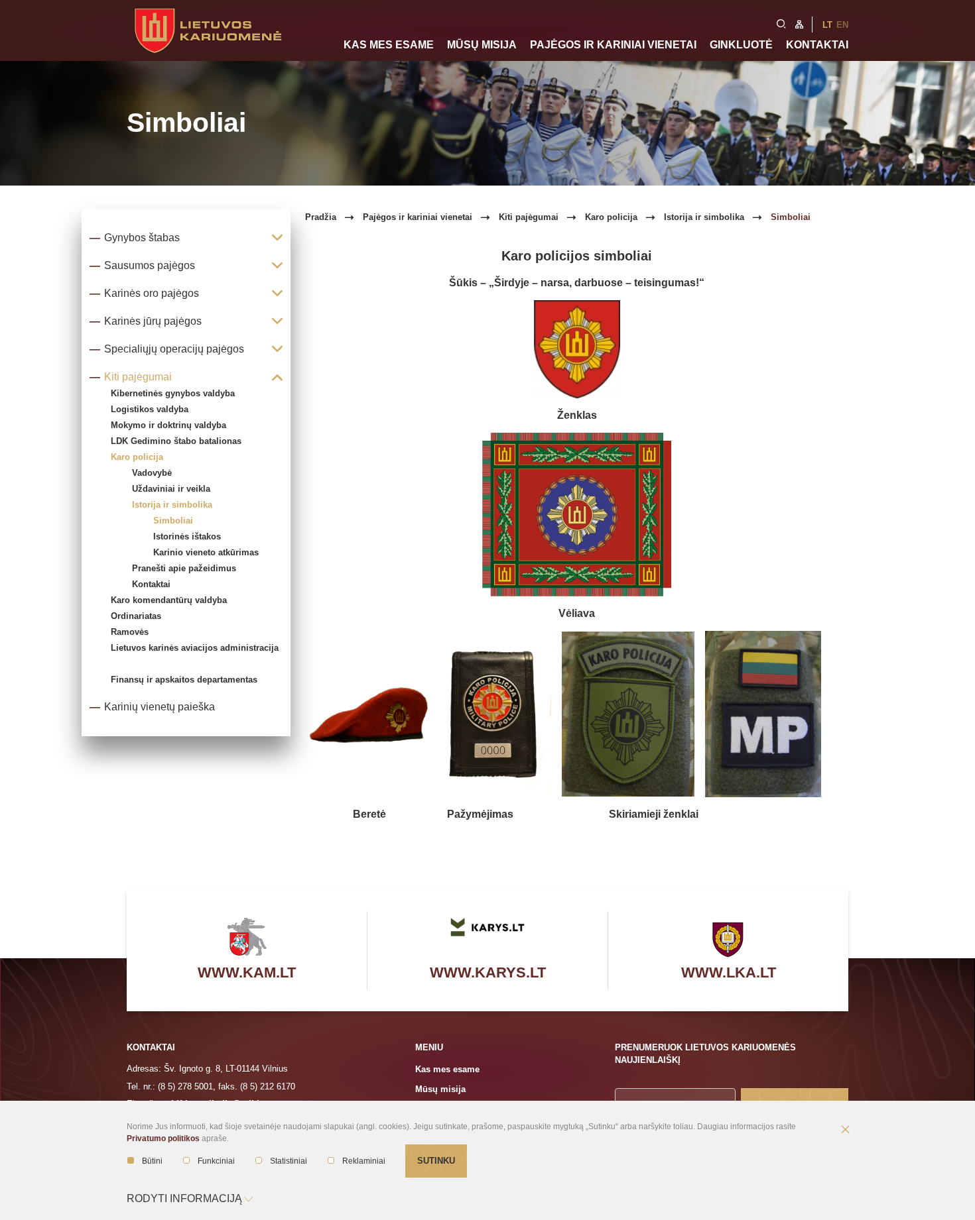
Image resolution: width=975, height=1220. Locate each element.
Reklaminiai (363, 1161)
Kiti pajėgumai (528, 217)
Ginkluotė (741, 44)
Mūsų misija (482, 44)
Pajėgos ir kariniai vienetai (613, 44)
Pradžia (320, 217)
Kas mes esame (389, 44)
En (842, 25)
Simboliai (173, 521)
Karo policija (611, 217)
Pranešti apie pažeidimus (184, 568)
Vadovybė (152, 473)
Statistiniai (288, 1161)
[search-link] (781, 22)
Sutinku (436, 1161)
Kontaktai (817, 44)
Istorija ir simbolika (172, 505)
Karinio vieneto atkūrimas (206, 552)
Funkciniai (216, 1161)
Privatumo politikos (163, 1138)
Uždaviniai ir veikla (171, 489)
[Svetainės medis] (799, 23)
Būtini (152, 1161)
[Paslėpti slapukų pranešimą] (845, 1130)
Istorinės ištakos (187, 536)
